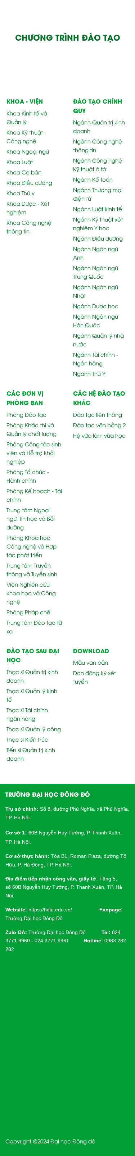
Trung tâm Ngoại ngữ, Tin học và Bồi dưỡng (30, 518)
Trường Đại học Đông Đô (34, 918)
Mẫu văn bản (90, 662)
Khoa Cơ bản (23, 172)
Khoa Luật (19, 161)
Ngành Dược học (95, 305)
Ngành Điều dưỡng (98, 238)
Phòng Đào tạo (26, 414)
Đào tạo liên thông (97, 414)
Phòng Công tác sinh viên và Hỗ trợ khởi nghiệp (33, 452)
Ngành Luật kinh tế (97, 208)
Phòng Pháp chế (28, 611)
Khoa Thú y (20, 192)
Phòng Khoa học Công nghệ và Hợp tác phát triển (31, 546)
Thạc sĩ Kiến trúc (27, 739)
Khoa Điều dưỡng (29, 182)
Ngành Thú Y (89, 373)
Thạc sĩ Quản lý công (33, 728)
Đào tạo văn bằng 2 (99, 424)
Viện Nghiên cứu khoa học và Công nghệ (31, 593)
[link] (50, 909)
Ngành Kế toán (93, 179)
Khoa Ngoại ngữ (27, 151)
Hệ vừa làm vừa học (99, 435)
